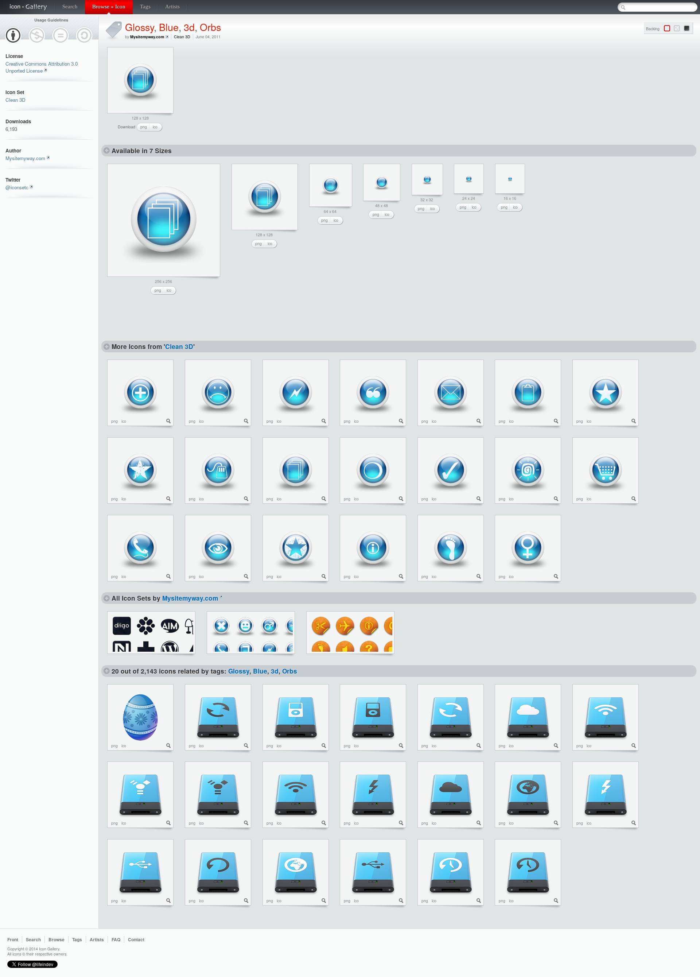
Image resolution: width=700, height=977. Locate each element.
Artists (172, 6)
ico (155, 126)
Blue (169, 27)
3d (189, 27)
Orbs (210, 27)
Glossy (139, 27)
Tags (145, 6)
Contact (136, 939)
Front (12, 939)
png (143, 126)
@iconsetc (16, 187)
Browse (56, 939)
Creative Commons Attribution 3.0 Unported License (41, 67)
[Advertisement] (236, 92)
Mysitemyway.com (25, 158)
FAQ (116, 939)
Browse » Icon (108, 6)
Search (70, 6)
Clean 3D (15, 99)
